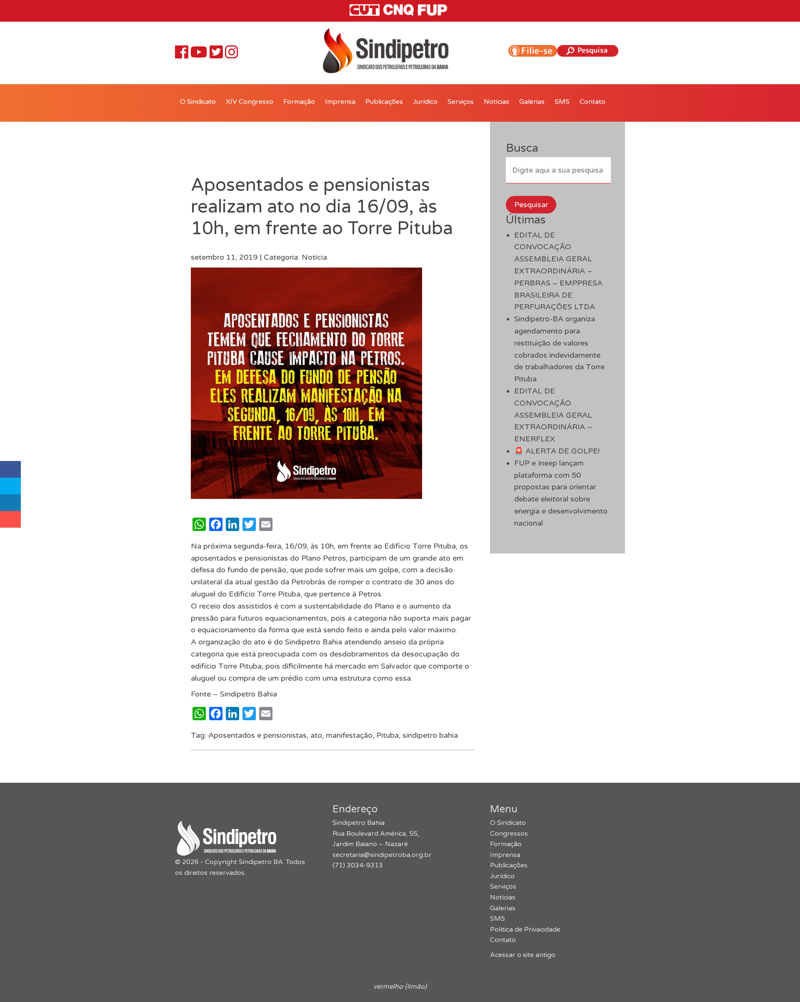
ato (316, 735)
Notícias (496, 102)
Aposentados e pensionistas (257, 735)
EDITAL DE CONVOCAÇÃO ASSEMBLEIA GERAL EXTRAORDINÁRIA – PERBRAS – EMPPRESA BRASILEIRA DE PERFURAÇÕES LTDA (558, 271)
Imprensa (340, 102)
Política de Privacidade (525, 929)
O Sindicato (198, 102)
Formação (299, 102)
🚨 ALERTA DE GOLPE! (557, 451)
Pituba (387, 735)
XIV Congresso (249, 102)
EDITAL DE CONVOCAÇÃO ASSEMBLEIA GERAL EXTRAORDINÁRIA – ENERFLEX (553, 414)
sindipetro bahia (430, 735)
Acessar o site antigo (522, 955)
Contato (592, 102)
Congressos (509, 833)
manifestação (349, 735)
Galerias (532, 102)
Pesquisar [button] (531, 204)
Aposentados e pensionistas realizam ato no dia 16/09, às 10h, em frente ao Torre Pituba (322, 206)
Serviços (461, 102)
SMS (562, 102)
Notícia (314, 257)
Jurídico (425, 102)
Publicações (384, 102)
